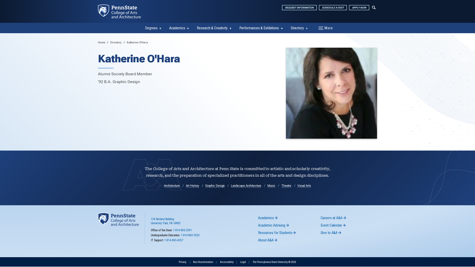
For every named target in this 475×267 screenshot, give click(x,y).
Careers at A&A (331, 218)
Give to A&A (329, 232)
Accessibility (226, 262)
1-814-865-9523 (190, 235)
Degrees (151, 28)
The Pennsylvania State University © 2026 (274, 262)
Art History (192, 185)
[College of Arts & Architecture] (122, 11)
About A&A (265, 240)
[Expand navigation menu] (374, 7)
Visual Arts (304, 185)
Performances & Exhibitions (259, 28)
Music (271, 185)
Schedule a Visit (333, 7)
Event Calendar (331, 225)
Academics (177, 28)
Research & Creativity (212, 28)
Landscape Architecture (246, 185)
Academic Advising (271, 225)
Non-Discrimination (203, 262)
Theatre (286, 185)
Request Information (299, 7)
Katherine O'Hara (137, 42)
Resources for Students (275, 232)
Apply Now (359, 7)
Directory (297, 28)
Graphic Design (215, 185)
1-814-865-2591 (182, 230)
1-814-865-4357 (173, 240)
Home (101, 42)
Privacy (182, 262)
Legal (243, 262)
